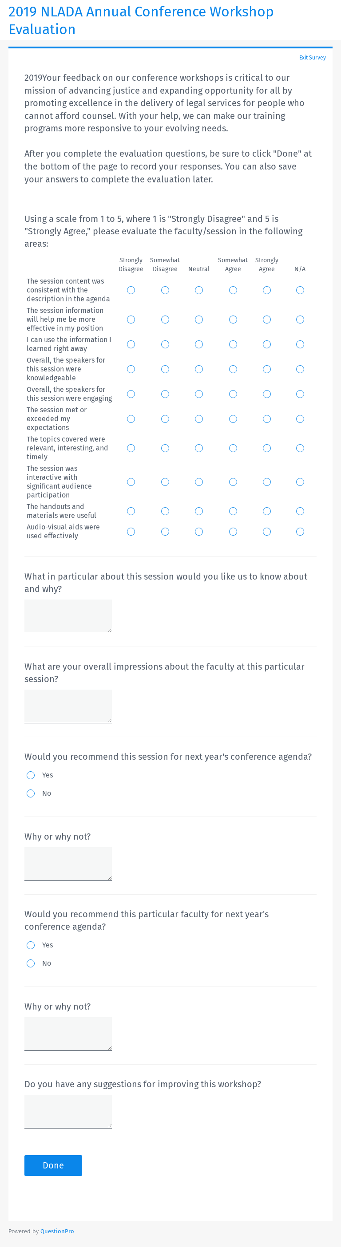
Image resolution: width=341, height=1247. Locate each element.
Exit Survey (312, 58)
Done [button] (53, 1165)
